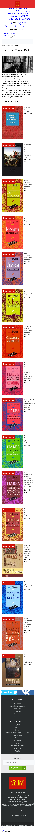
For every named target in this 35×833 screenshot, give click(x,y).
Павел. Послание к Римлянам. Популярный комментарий (28, 513)
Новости (17, 703)
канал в (13, 8)
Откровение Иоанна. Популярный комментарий (28, 329)
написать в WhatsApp (18, 13)
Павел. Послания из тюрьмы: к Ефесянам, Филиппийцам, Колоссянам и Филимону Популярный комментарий (28, 480)
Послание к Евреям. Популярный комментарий (28, 585)
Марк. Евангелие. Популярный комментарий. (28, 293)
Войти (6, 33)
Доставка (17, 709)
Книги (17, 738)
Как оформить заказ (17, 706)
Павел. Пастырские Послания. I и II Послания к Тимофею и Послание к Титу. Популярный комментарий (28, 370)
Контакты (17, 716)
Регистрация (12, 33)
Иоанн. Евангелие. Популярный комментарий (28, 220)
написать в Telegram (19, 18)
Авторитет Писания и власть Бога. (28, 109)
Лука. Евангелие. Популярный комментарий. (28, 256)
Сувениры (17, 743)
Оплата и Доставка (17, 746)
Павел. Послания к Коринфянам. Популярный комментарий (28, 440)
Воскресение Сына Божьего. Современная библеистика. (28, 659)
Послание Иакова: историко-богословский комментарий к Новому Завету (28, 551)
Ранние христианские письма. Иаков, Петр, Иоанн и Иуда (28, 623)
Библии (17, 727)
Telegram (22, 8)
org (29, 11)
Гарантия (17, 714)
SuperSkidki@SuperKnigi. (20, 11)
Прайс (17, 751)
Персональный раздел (17, 815)
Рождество (17, 740)
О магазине (17, 711)
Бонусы (17, 730)
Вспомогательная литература (17, 733)
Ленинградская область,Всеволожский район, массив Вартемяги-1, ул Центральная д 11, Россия (17, 24)
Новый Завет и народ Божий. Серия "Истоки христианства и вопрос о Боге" (28, 150)
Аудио (17, 725)
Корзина (6, 35)
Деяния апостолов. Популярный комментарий (28, 183)
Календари (17, 735)
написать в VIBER (19, 16)
